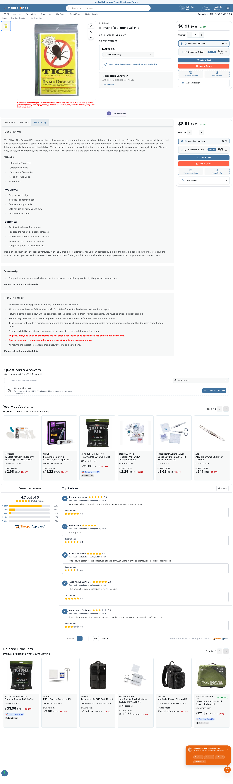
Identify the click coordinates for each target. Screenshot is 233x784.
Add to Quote (205, 66)
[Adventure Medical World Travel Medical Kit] (212, 675)
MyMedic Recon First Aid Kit (172, 699)
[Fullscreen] (91, 26)
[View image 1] (6, 26)
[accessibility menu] (4, 773)
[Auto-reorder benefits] (226, 52)
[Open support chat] (227, 769)
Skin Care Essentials (18, 18)
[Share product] (91, 31)
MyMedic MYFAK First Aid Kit (97, 699)
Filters (224, 488)
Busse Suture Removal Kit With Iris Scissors (171, 458)
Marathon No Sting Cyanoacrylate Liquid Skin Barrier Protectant (57, 460)
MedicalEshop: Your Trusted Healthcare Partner (116, 2)
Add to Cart (205, 60)
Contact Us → (108, 84)
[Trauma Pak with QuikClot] (97, 433)
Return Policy (40, 122)
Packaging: (108, 49)
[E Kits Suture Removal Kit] (59, 675)
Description (9, 122)
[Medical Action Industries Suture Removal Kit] (135, 675)
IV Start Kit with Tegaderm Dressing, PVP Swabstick (19, 458)
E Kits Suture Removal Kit (57, 699)
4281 (96, 638)
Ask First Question (216, 390)
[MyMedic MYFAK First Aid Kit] (97, 675)
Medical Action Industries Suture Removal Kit (133, 700)
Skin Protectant (36, 18)
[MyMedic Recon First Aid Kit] (174, 675)
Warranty (24, 122)
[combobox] (128, 54)
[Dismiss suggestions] (227, 749)
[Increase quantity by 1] (201, 35)
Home (4, 18)
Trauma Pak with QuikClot (95, 457)
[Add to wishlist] (91, 37)
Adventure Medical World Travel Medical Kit (209, 702)
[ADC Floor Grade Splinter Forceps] (212, 433)
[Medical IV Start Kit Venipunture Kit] (135, 433)
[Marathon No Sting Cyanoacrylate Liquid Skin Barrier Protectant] (59, 433)
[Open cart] (227, 8)
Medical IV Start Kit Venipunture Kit (129, 458)
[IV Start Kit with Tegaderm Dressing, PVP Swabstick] (21, 433)
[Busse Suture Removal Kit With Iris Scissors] (174, 433)
